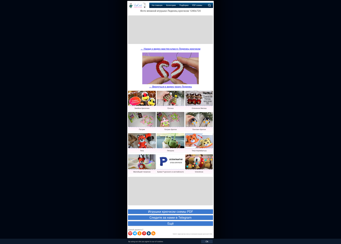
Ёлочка (171, 108)
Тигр (142, 151)
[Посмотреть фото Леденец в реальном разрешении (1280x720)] (170, 83)
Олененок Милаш (199, 108)
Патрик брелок (170, 129)
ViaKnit (138, 6)
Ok (207, 241)
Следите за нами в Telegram (170, 217)
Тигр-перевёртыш (199, 151)
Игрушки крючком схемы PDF (170, 212)
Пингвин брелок (199, 129)
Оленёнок (199, 172)
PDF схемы (197, 5)
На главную (157, 5)
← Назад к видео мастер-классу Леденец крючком (170, 48)
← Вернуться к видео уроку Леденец (170, 86)
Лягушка (170, 151)
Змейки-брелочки (141, 108)
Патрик (142, 129)
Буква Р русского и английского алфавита (170, 172)
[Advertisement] (142, 27)
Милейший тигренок (142, 172)
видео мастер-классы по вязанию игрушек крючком (193, 234)
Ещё (170, 223)
